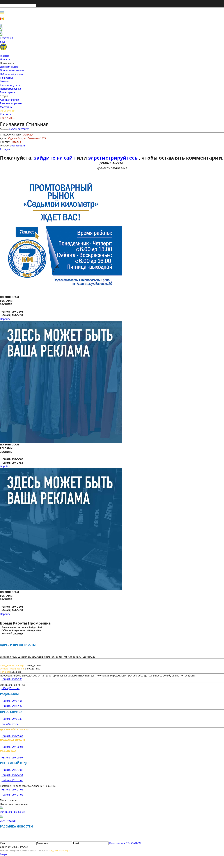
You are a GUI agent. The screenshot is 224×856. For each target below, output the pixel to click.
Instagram (6, 149)
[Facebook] (112, 25)
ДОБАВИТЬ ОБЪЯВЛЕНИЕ (112, 168)
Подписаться (117, 843)
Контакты (5, 114)
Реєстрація (6, 38)
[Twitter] (112, 30)
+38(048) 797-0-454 (12, 775)
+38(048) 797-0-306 (12, 770)
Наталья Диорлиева (19, 129)
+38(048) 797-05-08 (12, 736)
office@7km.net (11, 688)
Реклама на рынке (11, 103)
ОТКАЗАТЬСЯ (133, 843)
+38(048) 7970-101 (12, 701)
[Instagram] (112, 27)
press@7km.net (11, 724)
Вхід (2, 41)
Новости (5, 59)
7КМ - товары (8, 820)
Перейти (5, 319)
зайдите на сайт (55, 157)
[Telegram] (112, 35)
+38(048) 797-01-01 (12, 789)
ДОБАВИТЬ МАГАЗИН (112, 163)
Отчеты (4, 81)
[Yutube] (112, 32)
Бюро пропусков (10, 85)
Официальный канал (12, 811)
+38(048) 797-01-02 (12, 794)
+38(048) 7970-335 (12, 679)
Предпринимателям (12, 70)
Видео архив (7, 92)
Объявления (7, 110)
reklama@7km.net (12, 780)
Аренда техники (9, 99)
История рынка (9, 66)
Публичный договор (12, 74)
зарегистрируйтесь (113, 157)
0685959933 (18, 145)
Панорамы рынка (10, 88)
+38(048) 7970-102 (12, 706)
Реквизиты (6, 77)
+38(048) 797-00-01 (12, 747)
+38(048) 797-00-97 (12, 757)
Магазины (6, 107)
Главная (4, 55)
